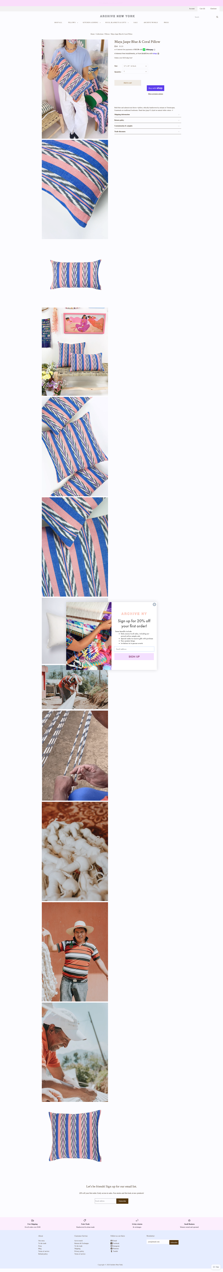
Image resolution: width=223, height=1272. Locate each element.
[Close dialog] (154, 604)
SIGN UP (134, 656)
